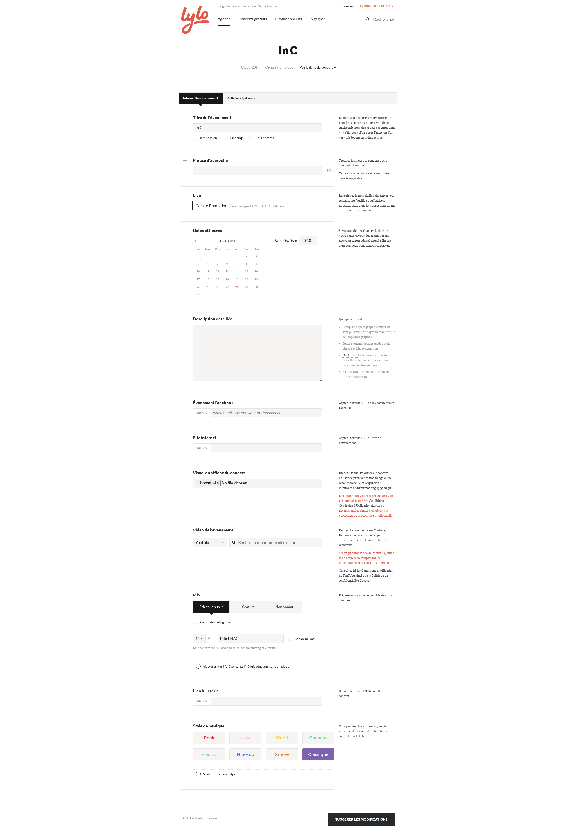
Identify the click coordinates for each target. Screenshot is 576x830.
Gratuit (248, 607)
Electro (209, 754)
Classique (318, 754)
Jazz (245, 738)
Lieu (197, 195)
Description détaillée (212, 319)
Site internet (204, 438)
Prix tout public (211, 607)
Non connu (284, 607)
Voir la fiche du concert (316, 67)
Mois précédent (195, 240)
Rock (209, 738)
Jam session (208, 138)
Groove (282, 754)
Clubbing (236, 138)
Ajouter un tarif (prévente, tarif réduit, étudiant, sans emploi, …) (246, 666)
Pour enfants (265, 138)
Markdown (350, 355)
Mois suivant (259, 240)
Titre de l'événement (212, 117)
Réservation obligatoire (215, 622)
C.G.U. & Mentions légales (200, 818)
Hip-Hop (245, 754)
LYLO (195, 19)
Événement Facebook (213, 402)
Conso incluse (305, 639)
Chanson (318, 738)
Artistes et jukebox (241, 98)
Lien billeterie (206, 691)
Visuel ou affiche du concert (219, 473)
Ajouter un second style (219, 774)
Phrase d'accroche (210, 160)
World (282, 738)
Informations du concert (200, 98)
